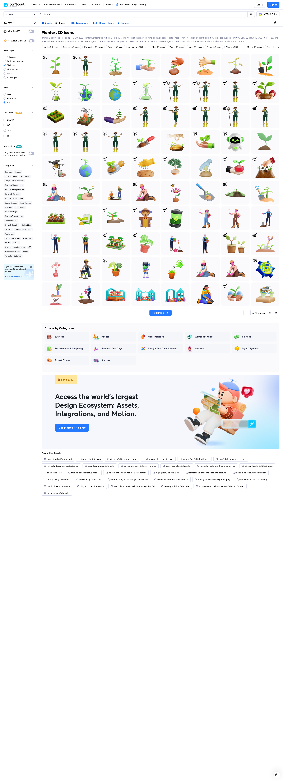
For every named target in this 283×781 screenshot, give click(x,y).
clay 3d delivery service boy (232, 459)
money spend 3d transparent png (214, 479)
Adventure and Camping (15, 247)
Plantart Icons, (234, 41)
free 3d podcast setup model (85, 472)
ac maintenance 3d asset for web (140, 466)
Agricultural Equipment (14, 198)
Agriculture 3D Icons (137, 47)
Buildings (8, 207)
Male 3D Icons (195, 47)
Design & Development (14, 181)
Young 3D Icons (177, 47)
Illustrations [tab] (98, 23)
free (62, 37)
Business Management (14, 185)
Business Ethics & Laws (14, 216)
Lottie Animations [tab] (78, 23)
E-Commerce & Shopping (69, 348)
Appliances (9, 234)
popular (124, 41)
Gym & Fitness (62, 360)
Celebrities (26, 225)
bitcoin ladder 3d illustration (259, 466)
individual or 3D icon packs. (70, 41)
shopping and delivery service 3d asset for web (221, 486)
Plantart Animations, (197, 41)
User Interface (156, 337)
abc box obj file (54, 472)
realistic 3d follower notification (250, 472)
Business (8, 172)
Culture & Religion (12, 194)
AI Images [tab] (123, 23)
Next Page (158, 313)
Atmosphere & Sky (12, 251)
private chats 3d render (58, 493)
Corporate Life (11, 220)
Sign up (273, 5)
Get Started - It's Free (72, 428)
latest (131, 41)
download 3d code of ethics (159, 459)
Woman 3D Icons (234, 47)
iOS (29, 247)
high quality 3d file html (167, 472)
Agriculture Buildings (13, 256)
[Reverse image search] (251, 14)
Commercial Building (23, 229)
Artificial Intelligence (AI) (14, 189)
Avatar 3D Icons (50, 47)
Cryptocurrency (11, 176)
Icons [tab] (111, 23)
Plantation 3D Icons (93, 47)
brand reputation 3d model (101, 466)
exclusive (115, 41)
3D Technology (11, 212)
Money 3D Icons (254, 47)
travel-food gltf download (59, 459)
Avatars (18, 172)
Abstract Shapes (204, 337)
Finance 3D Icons (115, 47)
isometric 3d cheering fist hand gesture (207, 472)
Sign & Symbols (250, 348)
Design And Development (162, 348)
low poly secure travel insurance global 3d (134, 486)
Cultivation (20, 207)
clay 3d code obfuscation (92, 486)
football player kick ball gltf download (129, 479)
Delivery (8, 229)
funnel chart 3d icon (91, 459)
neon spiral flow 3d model (176, 486)
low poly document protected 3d (62, 466)
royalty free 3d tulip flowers (196, 459)
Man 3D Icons (158, 47)
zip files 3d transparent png (123, 459)
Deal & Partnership (12, 238)
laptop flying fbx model (58, 479)
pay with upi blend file (90, 479)
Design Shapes (11, 203)
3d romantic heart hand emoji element (127, 472)
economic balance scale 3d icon (172, 479)
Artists (7, 243)
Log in (260, 5)
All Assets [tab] (47, 23)
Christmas (27, 238)
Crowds (16, 243)
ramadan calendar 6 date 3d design (217, 466)
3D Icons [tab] (60, 23)
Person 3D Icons (214, 47)
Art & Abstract (25, 203)
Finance (246, 337)
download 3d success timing (253, 479)
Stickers (105, 360)
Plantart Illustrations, (217, 41)
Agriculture (25, 176)
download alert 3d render (178, 466)
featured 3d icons (147, 41)
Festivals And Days (111, 348)
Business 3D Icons (71, 47)
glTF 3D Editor (271, 14)
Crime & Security (11, 225)
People (105, 337)
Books (25, 251)
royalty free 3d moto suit (59, 486)
